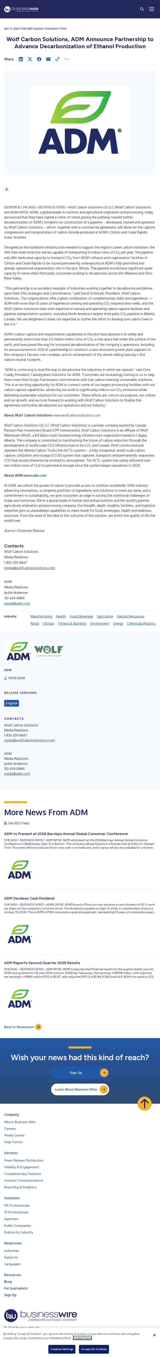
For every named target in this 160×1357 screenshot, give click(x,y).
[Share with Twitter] (30, 59)
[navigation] (152, 9)
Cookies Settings (62, 1349)
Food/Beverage (81, 616)
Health (61, 616)
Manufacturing (41, 616)
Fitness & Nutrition (72, 623)
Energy (118, 623)
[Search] (142, 9)
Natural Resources (130, 616)
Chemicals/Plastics (141, 623)
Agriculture (105, 616)
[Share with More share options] (66, 59)
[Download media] (6, 188)
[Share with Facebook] (39, 59)
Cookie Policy (82, 1338)
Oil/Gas (48, 623)
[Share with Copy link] (57, 59)
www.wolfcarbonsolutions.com (76, 415)
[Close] (154, 1335)
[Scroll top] (145, 1104)
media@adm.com (17, 603)
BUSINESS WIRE (52, 207)
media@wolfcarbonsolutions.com (29, 568)
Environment (99, 623)
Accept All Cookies (94, 1349)
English (11, 703)
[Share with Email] (48, 59)
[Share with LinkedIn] (21, 59)
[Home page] (21, 9)
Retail (34, 623)
